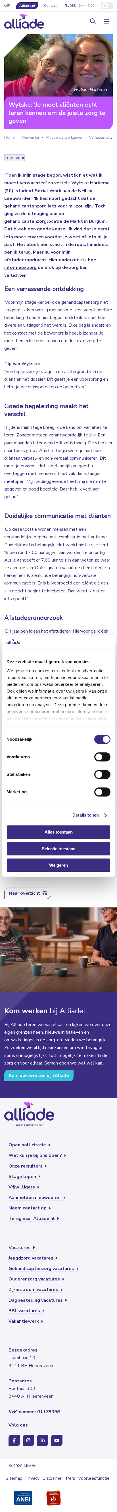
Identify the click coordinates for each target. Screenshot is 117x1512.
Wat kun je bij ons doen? (36, 1155)
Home (9, 137)
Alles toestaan (59, 832)
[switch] (102, 757)
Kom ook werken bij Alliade (39, 1075)
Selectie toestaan (59, 848)
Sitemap (14, 1478)
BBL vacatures (25, 1311)
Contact (50, 5)
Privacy (32, 1478)
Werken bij (30, 137)
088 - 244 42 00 (82, 5)
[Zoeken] (93, 21)
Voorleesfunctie (94, 1478)
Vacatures (20, 1248)
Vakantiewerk (24, 1321)
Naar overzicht (25, 893)
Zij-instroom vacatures (34, 1289)
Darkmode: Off (107, 5)
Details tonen (85, 815)
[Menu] (105, 21)
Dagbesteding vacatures (36, 1300)
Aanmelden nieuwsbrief (35, 1197)
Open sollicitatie (28, 1145)
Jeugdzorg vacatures (32, 1258)
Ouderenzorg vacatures (35, 1279)
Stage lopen (23, 1176)
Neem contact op (28, 1208)
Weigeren (58, 865)
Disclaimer (52, 1478)
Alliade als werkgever (64, 137)
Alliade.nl (27, 5)
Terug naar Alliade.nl (32, 1218)
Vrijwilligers (22, 1187)
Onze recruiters (26, 1166)
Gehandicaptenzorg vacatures (42, 1268)
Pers (70, 1478)
